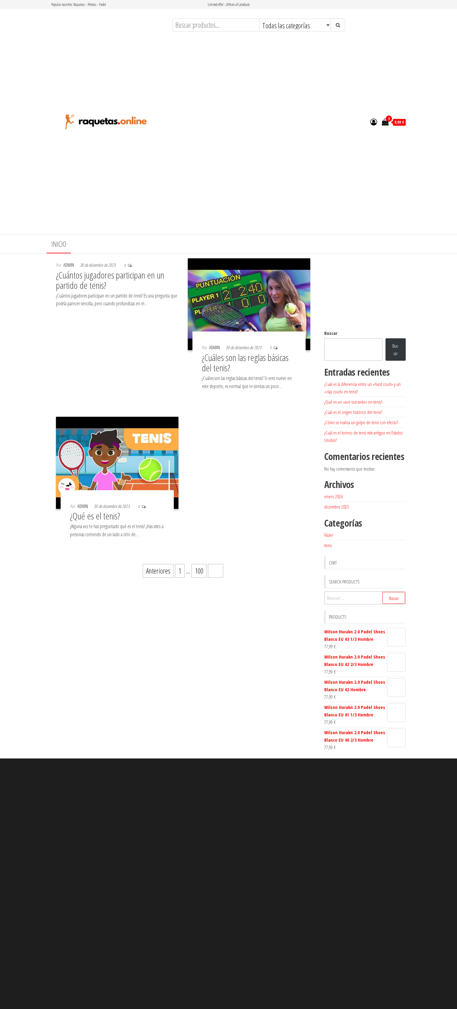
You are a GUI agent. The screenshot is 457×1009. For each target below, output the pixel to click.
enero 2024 (333, 496)
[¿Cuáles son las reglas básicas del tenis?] (249, 303)
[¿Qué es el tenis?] (117, 462)
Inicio (58, 244)
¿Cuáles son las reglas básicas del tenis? (245, 362)
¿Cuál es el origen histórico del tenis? (353, 412)
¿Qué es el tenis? (95, 515)
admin (68, 265)
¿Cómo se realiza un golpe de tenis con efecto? (361, 422)
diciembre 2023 (336, 507)
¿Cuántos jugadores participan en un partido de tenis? (110, 280)
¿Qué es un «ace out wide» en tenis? (353, 402)
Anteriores (158, 571)
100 (199, 571)
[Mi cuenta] (373, 121)
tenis (328, 545)
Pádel (328, 535)
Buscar (330, 333)
